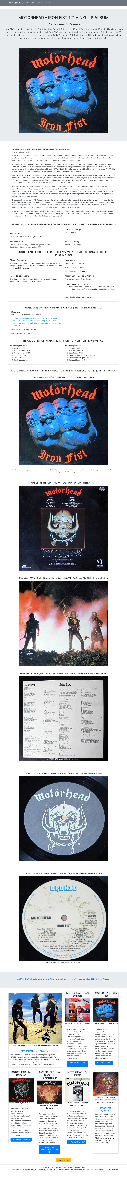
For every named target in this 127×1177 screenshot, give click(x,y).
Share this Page (63, 1160)
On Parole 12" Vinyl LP (76, 1142)
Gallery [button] (40, 3)
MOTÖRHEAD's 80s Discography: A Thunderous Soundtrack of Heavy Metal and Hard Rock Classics (64, 979)
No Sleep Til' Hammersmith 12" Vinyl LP (49, 1149)
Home (33, 3)
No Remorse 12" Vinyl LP (21, 1140)
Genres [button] (48, 3)
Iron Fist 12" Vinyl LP (104, 1063)
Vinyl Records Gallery (18, 3)
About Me (44, 1167)
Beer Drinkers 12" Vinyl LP (77, 1064)
